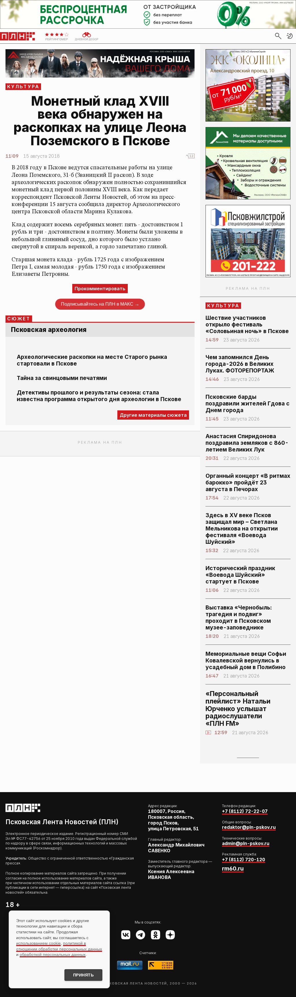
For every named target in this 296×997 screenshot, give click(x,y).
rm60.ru (233, 868)
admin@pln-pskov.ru (245, 843)
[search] (278, 36)
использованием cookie (38, 943)
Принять (83, 975)
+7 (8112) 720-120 (243, 859)
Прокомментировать (100, 288)
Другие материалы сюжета (153, 415)
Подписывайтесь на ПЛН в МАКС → (100, 304)
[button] (289, 36)
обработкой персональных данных (53, 954)
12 (191, 156)
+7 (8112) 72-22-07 (245, 811)
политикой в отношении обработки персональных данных (59, 946)
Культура (23, 86)
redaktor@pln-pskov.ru (249, 827)
